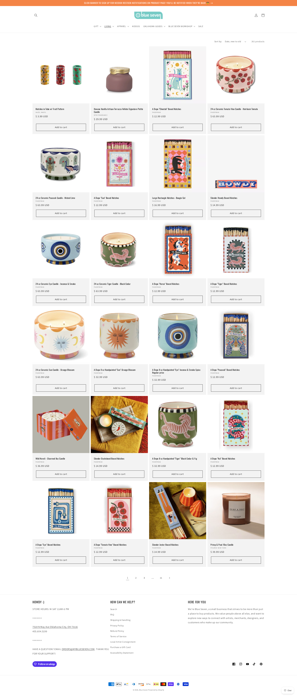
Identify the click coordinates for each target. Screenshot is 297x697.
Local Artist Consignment (123, 641)
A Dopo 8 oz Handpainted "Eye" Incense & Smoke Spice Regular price (176, 371)
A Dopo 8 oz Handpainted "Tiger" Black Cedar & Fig (174, 458)
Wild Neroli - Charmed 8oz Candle (50, 458)
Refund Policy (117, 631)
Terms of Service (118, 636)
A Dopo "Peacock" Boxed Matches (225, 369)
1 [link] (127, 577)
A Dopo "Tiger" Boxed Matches (224, 283)
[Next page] (169, 578)
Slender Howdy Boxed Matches (224, 198)
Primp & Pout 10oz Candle (222, 544)
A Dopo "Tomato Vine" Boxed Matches (110, 544)
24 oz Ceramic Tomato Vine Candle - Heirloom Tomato (234, 109)
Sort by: (218, 41)
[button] (35, 15)
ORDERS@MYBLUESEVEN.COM (78, 649)
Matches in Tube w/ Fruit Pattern (50, 109)
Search (113, 609)
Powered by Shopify (156, 690)
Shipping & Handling (120, 620)
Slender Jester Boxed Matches (165, 544)
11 (161, 577)
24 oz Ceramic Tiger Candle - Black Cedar (112, 283)
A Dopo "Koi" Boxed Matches (223, 458)
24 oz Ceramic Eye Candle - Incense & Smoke (56, 283)
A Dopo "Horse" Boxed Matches (165, 283)
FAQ (112, 614)
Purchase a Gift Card (120, 647)
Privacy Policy (117, 625)
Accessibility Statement (122, 652)
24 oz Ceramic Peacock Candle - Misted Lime (55, 198)
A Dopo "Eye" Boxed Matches (48, 544)
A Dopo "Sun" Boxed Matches (106, 198)
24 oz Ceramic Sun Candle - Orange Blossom (55, 369)
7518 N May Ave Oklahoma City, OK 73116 (55, 627)
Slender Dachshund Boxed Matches (109, 458)
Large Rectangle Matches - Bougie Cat (168, 198)
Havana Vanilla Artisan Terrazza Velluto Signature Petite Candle (118, 110)
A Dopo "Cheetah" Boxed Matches (166, 109)
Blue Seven (143, 690)
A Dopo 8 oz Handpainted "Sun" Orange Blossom (115, 369)
